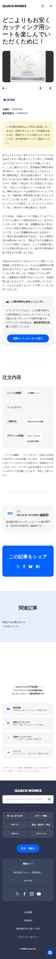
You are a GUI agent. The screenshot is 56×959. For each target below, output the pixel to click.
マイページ (41, 833)
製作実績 (11, 100)
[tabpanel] (28, 66)
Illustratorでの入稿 (35, 421)
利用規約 (28, 920)
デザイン (15, 825)
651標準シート (33, 393)
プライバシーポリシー (28, 937)
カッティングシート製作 (12, 768)
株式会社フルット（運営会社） (28, 872)
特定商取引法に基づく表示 (28, 928)
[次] (50, 88)
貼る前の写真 (33, 441)
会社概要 (28, 912)
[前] (40, 88)
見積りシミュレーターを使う (28, 338)
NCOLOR (28, 881)
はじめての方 (17, 816)
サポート (15, 833)
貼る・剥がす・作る (41, 825)
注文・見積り (28, 848)
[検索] (49, 799)
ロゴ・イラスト (34, 436)
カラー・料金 (41, 816)
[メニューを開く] (51, 6)
